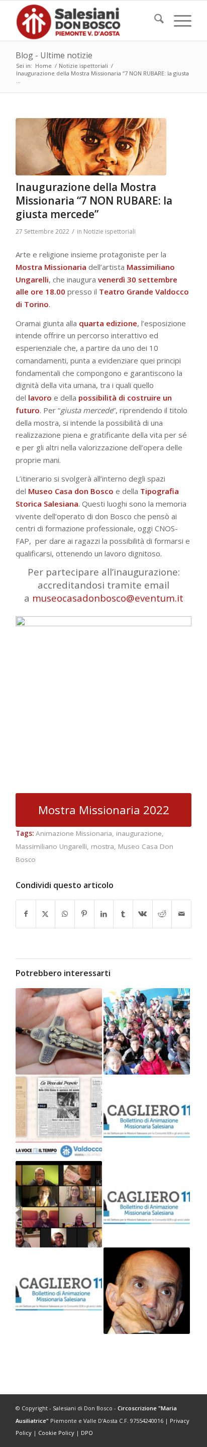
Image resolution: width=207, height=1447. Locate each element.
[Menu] (177, 21)
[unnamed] (91, 146)
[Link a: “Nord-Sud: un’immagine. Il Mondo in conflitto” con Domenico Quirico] (147, 1290)
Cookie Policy (56, 1432)
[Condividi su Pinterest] (84, 914)
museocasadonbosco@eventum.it (107, 598)
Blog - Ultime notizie (54, 55)
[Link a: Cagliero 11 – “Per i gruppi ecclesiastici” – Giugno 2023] (147, 1118)
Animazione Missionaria (74, 833)
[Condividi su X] (45, 914)
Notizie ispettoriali (109, 231)
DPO (87, 1432)
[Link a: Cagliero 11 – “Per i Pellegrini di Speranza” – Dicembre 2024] (59, 1290)
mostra (102, 846)
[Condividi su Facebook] (26, 914)
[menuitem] (154, 21)
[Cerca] (154, 21)
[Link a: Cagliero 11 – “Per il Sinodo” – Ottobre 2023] (147, 1204)
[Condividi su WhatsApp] (64, 914)
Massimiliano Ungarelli (51, 846)
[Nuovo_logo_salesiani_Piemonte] (86, 21)
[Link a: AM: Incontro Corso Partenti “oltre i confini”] (59, 1204)
